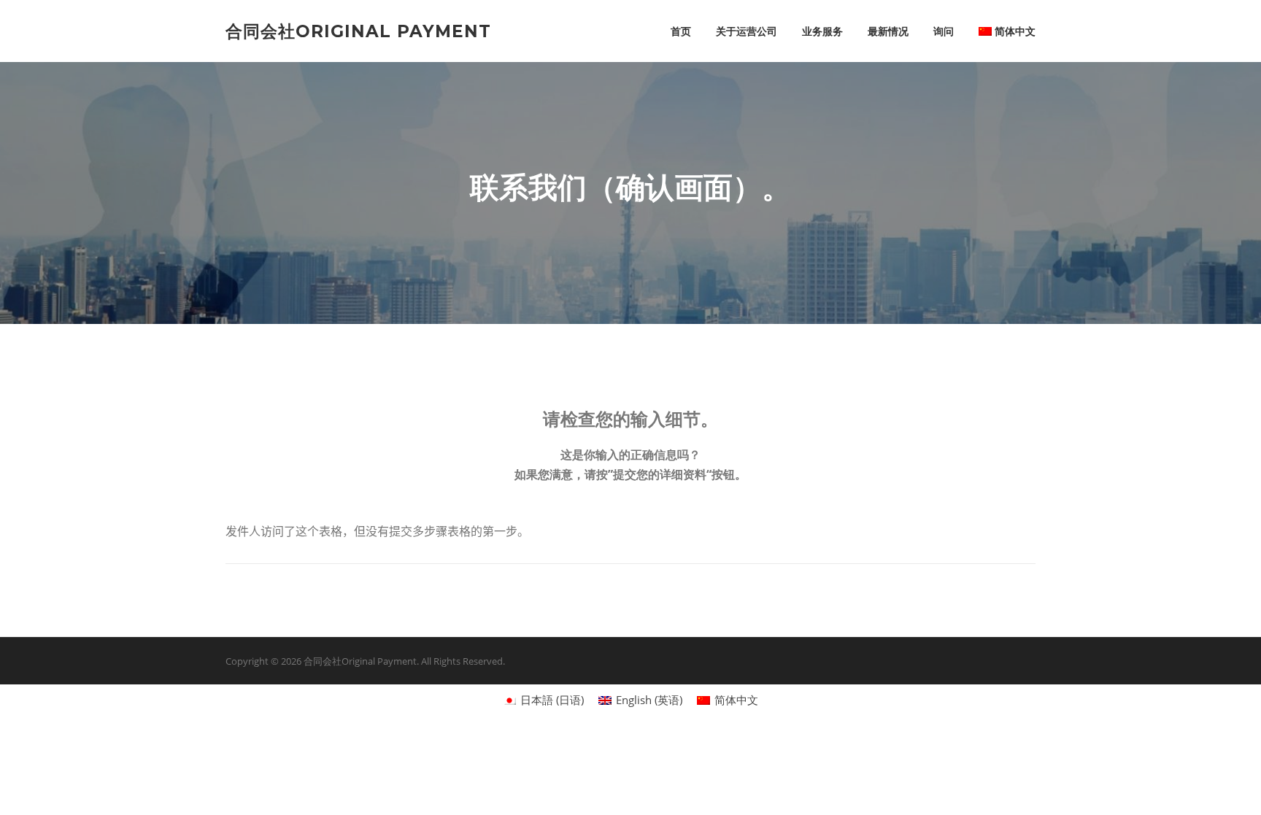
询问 (943, 31)
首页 (681, 31)
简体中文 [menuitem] (736, 699)
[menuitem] (1001, 31)
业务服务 (822, 31)
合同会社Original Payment (358, 30)
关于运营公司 (746, 31)
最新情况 (888, 31)
